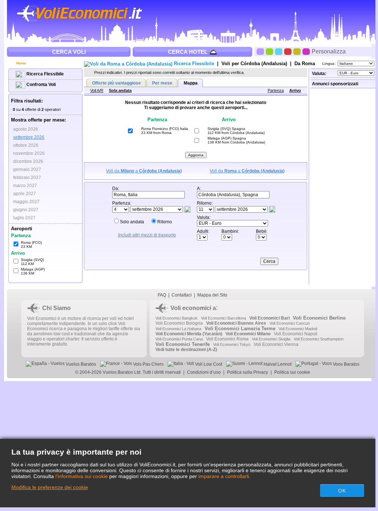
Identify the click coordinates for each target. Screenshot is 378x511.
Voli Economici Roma (227, 339)
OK (342, 490)
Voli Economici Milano (248, 333)
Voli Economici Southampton (319, 339)
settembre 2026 (28, 137)
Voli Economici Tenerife (182, 344)
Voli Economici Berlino (319, 318)
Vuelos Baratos (80, 364)
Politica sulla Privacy (247, 372)
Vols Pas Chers (148, 364)
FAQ (162, 295)
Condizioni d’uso (204, 372)
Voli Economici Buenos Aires (236, 323)
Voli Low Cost (208, 364)
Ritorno (164, 221)
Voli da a (144, 171)
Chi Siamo (56, 308)
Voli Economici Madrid (298, 329)
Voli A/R (96, 90)
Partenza (276, 90)
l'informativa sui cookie (81, 476)
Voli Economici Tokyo (231, 344)
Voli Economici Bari (269, 318)
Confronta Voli (40, 84)
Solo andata (132, 221)
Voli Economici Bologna (179, 323)
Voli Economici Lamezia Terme (240, 328)
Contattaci (182, 295)
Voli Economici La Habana (178, 329)
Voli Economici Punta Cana (179, 339)
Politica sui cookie (292, 372)
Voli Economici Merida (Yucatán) (188, 333)
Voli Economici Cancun (289, 323)
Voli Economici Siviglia (271, 339)
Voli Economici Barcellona (223, 318)
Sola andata (120, 90)
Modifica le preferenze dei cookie (49, 487)
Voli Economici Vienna (276, 344)
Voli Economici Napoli (296, 333)
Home (20, 63)
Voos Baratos (345, 364)
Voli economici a (193, 308)
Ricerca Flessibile (44, 74)
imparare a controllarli (223, 476)
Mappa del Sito (212, 295)
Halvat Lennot (277, 364)
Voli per (254, 63)
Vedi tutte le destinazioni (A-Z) (186, 349)
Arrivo (295, 90)
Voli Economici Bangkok (176, 318)
